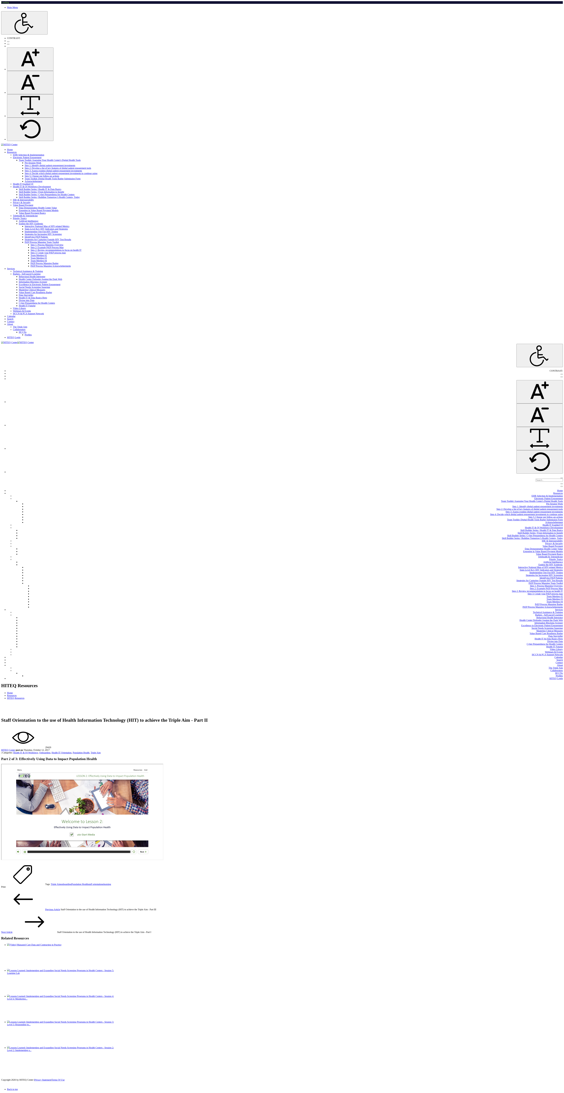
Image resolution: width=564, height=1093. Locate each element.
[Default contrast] (8, 41)
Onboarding (44, 752)
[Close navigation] (561, 486)
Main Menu (12, 7)
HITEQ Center (8, 750)
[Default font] (30, 129)
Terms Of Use (58, 1080)
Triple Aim (96, 752)
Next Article (6, 932)
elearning (107, 884)
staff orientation (95, 884)
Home (10, 693)
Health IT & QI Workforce (25, 752)
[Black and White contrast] (8, 44)
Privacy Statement (42, 1080)
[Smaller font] (30, 82)
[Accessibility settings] (24, 23)
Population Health (81, 752)
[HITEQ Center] (9, 144)
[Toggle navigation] (561, 483)
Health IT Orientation (62, 752)
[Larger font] (30, 59)
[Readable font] (30, 106)
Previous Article (52, 909)
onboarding (66, 884)
